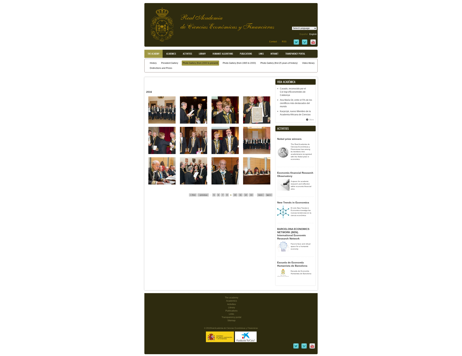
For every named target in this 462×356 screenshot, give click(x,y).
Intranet (274, 53)
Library (202, 53)
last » (269, 195)
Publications (246, 53)
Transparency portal (295, 53)
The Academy (153, 53)
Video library (308, 63)
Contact (273, 41)
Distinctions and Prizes (161, 68)
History (153, 63)
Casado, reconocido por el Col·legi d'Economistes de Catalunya (293, 91)
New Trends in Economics (293, 202)
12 (246, 195)
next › (260, 195)
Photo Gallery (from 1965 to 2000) (239, 63)
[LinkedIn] (296, 348)
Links (261, 53)
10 (235, 195)
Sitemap (231, 320)
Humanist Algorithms (223, 53)
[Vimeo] (305, 44)
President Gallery (169, 63)
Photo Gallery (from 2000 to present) (200, 63)
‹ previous (203, 195)
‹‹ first (192, 195)
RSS (284, 41)
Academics (171, 53)
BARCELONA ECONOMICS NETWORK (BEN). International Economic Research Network (293, 234)
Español (304, 34)
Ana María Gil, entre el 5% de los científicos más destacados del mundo (296, 103)
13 (251, 195)
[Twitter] (296, 44)
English (313, 34)
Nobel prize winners (289, 138)
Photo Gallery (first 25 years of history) (279, 63)
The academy (231, 297)
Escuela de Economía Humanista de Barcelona (292, 264)
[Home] (159, 23)
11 (240, 195)
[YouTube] (313, 44)
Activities (187, 53)
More (311, 120)
